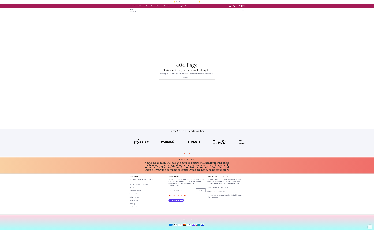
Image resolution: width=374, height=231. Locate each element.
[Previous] (185, 153)
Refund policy (134, 197)
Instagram (172, 185)
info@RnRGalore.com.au (143, 179)
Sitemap (132, 204)
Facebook (194, 183)
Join (200, 190)
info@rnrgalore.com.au (216, 191)
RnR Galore (133, 11)
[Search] (230, 6)
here (195, 74)
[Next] (189, 153)
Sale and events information (139, 184)
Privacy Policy (134, 194)
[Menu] (243, 10)
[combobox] (187, 78)
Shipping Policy (135, 200)
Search (132, 187)
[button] (170, 195)
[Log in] (243, 6)
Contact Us (133, 207)
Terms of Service (135, 191)
